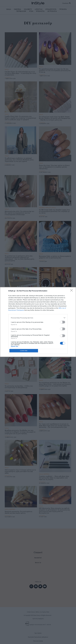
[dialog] (38, 322)
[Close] (72, 291)
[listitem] (38, 318)
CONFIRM (23, 350)
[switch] (62, 322)
